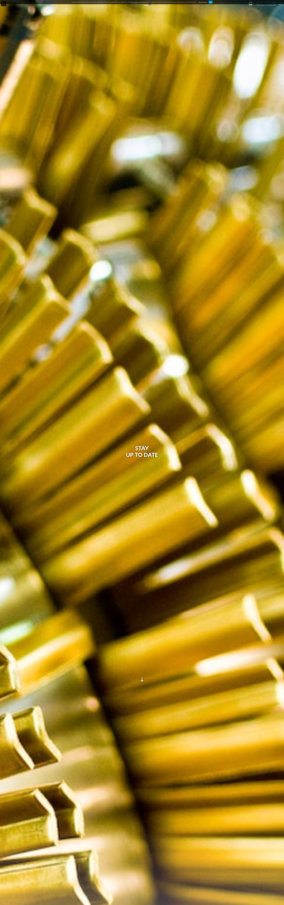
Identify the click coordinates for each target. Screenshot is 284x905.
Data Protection (203, 2)
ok (210, 2)
